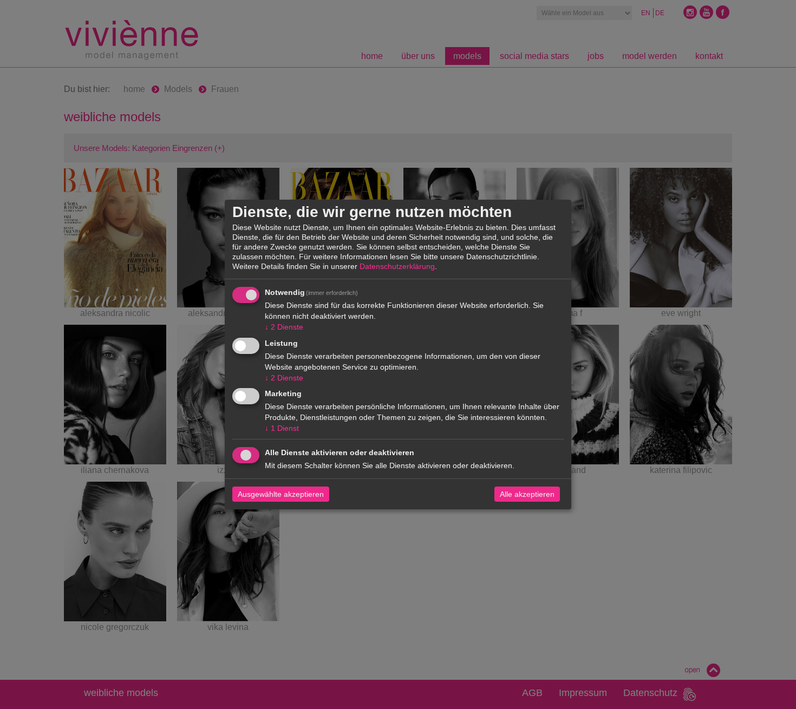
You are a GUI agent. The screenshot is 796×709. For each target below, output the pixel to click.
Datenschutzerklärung (397, 266)
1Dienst (282, 428)
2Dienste (284, 327)
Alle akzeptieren (527, 494)
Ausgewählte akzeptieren (281, 494)
